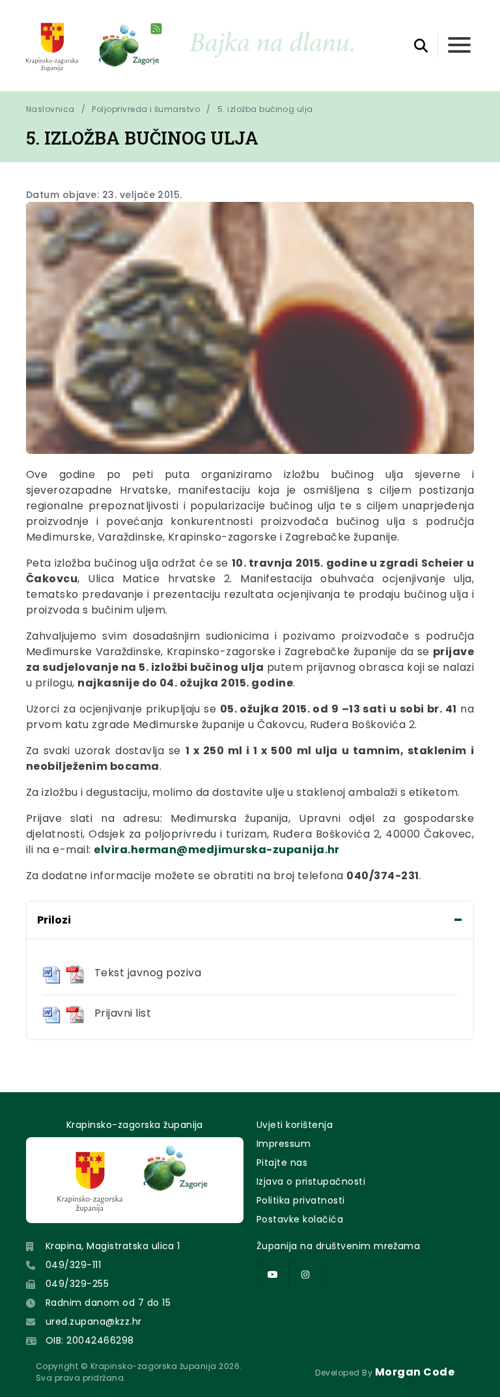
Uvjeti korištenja (295, 1124)
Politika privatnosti (301, 1200)
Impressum (284, 1143)
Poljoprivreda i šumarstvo (146, 109)
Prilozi (54, 919)
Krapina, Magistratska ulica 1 (113, 1245)
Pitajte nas (282, 1162)
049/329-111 (73, 1264)
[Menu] (459, 46)
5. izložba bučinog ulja (265, 109)
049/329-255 (77, 1283)
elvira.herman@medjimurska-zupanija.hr (217, 849)
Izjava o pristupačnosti (311, 1181)
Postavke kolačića (300, 1219)
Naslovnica (50, 109)
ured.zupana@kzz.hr (94, 1321)
